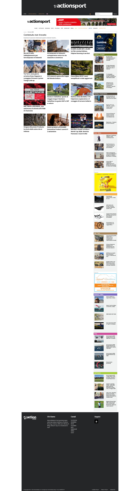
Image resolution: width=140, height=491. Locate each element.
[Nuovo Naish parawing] (99, 365)
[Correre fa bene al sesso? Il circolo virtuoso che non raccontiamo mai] (99, 116)
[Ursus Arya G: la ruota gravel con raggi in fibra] (99, 225)
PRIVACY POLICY (104, 489)
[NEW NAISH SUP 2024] (99, 317)
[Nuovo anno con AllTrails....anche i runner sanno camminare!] (99, 107)
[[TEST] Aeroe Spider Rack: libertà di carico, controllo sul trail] (99, 256)
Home (25, 13)
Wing (72, 28)
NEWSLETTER (41, 13)
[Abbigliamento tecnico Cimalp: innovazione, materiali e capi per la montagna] (99, 85)
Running (47, 28)
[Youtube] (90, 13)
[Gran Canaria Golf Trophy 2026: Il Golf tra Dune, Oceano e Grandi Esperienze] (99, 378)
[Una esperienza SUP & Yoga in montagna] (99, 325)
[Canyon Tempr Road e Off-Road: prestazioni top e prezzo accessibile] (99, 216)
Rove (52, 28)
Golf (72, 432)
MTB (72, 427)
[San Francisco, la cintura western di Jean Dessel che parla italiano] (99, 147)
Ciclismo (57, 28)
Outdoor (41, 28)
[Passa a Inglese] (47, 14)
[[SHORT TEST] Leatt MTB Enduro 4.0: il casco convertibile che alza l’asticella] (99, 264)
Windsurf (66, 28)
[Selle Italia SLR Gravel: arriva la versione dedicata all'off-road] (99, 208)
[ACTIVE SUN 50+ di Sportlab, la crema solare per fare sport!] (99, 99)
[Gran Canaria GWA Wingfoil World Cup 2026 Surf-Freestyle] (99, 338)
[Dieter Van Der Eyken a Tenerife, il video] (99, 308)
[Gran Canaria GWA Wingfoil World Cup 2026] (99, 356)
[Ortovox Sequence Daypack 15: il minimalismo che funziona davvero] (99, 247)
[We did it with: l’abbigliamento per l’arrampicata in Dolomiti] (99, 59)
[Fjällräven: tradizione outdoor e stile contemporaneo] (99, 138)
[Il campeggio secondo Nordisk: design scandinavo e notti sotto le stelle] (99, 77)
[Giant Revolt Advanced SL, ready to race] (99, 199)
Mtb (62, 28)
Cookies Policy (95, 489)
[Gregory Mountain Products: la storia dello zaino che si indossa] (99, 68)
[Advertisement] (35, 460)
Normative (112, 489)
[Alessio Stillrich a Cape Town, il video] (99, 299)
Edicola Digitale (32, 13)
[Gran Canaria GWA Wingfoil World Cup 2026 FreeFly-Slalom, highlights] (99, 347)
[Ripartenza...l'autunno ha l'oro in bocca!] (99, 125)
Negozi (95, 28)
